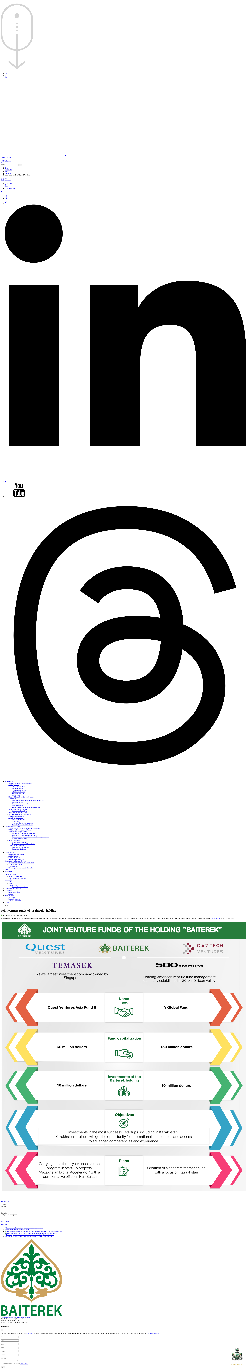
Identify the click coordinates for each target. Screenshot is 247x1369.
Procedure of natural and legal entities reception (15, 1317)
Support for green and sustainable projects (25, 835)
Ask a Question (5, 1221)
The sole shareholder (18, 786)
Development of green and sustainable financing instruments (30, 837)
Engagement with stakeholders (21, 847)
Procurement (8, 890)
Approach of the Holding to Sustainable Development (24, 828)
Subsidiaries (16, 795)
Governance (12, 799)
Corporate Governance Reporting (22, 823)
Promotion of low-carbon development (24, 833)
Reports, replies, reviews (15, 818)
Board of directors (17, 788)
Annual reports (16, 821)
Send (3, 1367)
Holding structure (13, 785)
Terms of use (24, 1364)
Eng (6, 77)
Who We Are (9, 781)
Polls (6, 869)
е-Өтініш (4, 178)
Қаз (6, 75)
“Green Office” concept (19, 838)
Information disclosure (19, 849)
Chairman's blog (6, 180)
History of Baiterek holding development (20, 797)
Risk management (17, 805)
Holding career (9, 895)
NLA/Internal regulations (16, 816)
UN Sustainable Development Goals (19, 830)
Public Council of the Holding (17, 809)
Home (6, 168)
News (6, 185)
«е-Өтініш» (29, 1333)
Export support (13, 866)
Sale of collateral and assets (16, 859)
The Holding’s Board (18, 792)
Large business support (15, 864)
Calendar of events (14, 857)
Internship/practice (14, 899)
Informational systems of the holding (19, 814)
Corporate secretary (18, 802)
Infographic (8, 173)
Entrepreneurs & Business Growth (15, 861)
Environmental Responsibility (17, 832)
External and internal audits (20, 804)
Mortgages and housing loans (17, 878)
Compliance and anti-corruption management (26, 807)
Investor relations (10, 852)
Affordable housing (10, 875)
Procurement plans (14, 892)
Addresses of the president (13, 888)
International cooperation (16, 854)
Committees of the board (19, 790)
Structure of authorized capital (17, 812)
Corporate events (10, 188)
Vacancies (11, 897)
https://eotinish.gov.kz (154, 1333)
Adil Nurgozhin (215, 918)
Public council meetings (19, 811)
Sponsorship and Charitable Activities (23, 844)
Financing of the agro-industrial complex (20, 868)
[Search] (63, 156)
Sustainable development (12, 826)
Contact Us (8, 902)
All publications (5, 1201)
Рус (6, 73)
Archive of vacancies (14, 901)
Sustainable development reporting (22, 825)
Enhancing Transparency (16, 845)
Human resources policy (19, 842)
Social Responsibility (14, 840)
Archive (10, 894)
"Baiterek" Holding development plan (20, 783)
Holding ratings (13, 856)
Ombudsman (8, 871)
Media (6, 171)
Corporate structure (18, 793)
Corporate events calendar (20, 887)
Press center (8, 170)
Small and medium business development (21, 863)
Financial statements (18, 819)
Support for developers (15, 876)
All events (4, 1224)
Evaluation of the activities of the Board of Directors (28, 800)
